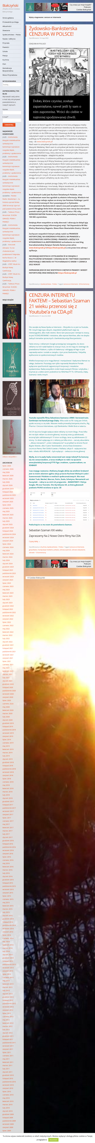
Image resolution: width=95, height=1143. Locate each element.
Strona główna (8, 18)
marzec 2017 (7, 831)
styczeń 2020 (8, 720)
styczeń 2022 (8, 642)
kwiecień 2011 (8, 1062)
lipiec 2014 (7, 935)
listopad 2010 (8, 1078)
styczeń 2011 (8, 1072)
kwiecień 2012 (8, 1023)
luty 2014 (6, 951)
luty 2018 (6, 795)
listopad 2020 (8, 687)
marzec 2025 (7, 518)
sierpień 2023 (8, 580)
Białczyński (10, 5)
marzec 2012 (7, 1026)
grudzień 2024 (8, 528)
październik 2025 (9, 495)
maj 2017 (6, 824)
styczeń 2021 (8, 681)
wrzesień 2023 (8, 576)
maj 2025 (6, 511)
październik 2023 (9, 573)
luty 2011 (6, 1069)
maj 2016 (6, 863)
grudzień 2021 (8, 645)
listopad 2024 (8, 531)
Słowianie (6, 30)
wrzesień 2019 (8, 733)
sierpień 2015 (8, 893)
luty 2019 (6, 756)
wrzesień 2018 (8, 772)
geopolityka (33, 550)
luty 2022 (6, 638)
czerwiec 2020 (8, 704)
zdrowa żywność (65, 550)
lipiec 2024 (7, 544)
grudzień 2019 (8, 723)
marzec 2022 (7, 635)
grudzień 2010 (8, 1075)
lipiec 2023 (7, 583)
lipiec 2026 (7, 466)
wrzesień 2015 (8, 889)
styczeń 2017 (8, 837)
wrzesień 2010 (8, 1085)
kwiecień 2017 (8, 827)
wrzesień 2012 (8, 1007)
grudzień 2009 (8, 1114)
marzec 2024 (7, 557)
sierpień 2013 (8, 971)
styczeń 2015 (8, 915)
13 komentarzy (41, 552)
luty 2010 (6, 1108)
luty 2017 (6, 834)
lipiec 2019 (7, 739)
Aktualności (7, 26)
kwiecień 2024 (8, 554)
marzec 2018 (7, 792)
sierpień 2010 (8, 1088)
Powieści (6, 47)
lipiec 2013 (7, 974)
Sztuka (5, 51)
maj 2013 (6, 981)
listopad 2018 (8, 765)
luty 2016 (6, 873)
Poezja (5, 55)
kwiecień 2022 (8, 632)
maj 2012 (6, 1020)
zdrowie (31, 552)
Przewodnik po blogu (11, 22)
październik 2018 (9, 769)
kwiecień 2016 (8, 867)
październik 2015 (9, 886)
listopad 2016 (8, 844)
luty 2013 (6, 990)
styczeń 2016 (8, 876)
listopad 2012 (8, 1000)
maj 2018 (6, 785)
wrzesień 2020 (8, 694)
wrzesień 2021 (8, 655)
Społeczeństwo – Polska (12, 35)
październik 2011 (9, 1043)
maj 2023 (6, 589)
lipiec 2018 (7, 779)
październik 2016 (9, 847)
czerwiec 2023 (8, 586)
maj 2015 (6, 902)
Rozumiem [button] (53, 1140)
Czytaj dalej (34, 541)
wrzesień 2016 (8, 850)
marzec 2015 (7, 909)
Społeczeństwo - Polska (49, 284)
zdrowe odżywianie (78, 550)
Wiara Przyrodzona (10, 75)
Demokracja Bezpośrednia (8, 69)
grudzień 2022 (8, 606)
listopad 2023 (8, 570)
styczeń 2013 (8, 994)
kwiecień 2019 (8, 749)
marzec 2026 (7, 479)
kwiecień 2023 (8, 593)
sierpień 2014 (8, 932)
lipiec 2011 (7, 1052)
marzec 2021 (7, 674)
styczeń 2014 (8, 955)
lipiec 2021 (7, 661)
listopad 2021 (8, 648)
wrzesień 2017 (8, 811)
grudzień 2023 (8, 567)
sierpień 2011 (8, 1049)
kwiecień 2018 (8, 788)
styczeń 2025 (8, 524)
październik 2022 (9, 612)
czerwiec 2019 (8, 743)
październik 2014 (9, 925)
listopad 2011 (8, 1039)
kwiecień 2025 (8, 515)
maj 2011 (6, 1059)
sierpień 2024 (8, 541)
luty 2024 (6, 560)
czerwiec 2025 (8, 508)
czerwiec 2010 (8, 1095)
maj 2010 (6, 1098)
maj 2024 (6, 550)
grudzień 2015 (8, 880)
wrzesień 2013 (8, 968)
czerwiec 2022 (8, 625)
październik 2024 (9, 534)
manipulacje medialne (45, 550)
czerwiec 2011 (8, 1056)
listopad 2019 (8, 726)
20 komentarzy (84, 284)
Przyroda (6, 43)
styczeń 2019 (8, 759)
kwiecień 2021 (8, 671)
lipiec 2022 (7, 622)
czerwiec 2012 (8, 1016)
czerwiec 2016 (8, 860)
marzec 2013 (7, 987)
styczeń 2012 (8, 1033)
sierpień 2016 (8, 853)
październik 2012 (9, 1003)
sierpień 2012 (8, 1010)
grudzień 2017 (8, 801)
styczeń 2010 (8, 1111)
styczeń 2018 (8, 798)
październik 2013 (9, 964)
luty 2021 (6, 677)
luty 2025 (6, 521)
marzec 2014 (7, 948)
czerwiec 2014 (8, 938)
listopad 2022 (8, 609)
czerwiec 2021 (8, 664)
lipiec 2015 (7, 896)
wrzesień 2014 (8, 928)
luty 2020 (6, 717)
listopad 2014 (8, 922)
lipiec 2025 (7, 505)
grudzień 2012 (8, 997)
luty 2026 (6, 482)
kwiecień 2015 (8, 906)
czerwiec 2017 (8, 821)
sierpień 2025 (8, 501)
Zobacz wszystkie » (10, 457)
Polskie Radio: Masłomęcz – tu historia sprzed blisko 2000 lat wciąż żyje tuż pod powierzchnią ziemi (12, 202)
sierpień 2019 (8, 736)
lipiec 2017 (7, 818)
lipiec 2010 (7, 1091)
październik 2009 (9, 1121)
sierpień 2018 (8, 775)
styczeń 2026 (8, 485)
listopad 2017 (8, 805)
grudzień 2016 (8, 840)
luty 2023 (6, 599)
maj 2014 (6, 941)
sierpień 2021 (8, 658)
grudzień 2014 (8, 919)
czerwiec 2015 (8, 899)
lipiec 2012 (7, 1013)
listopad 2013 (8, 961)
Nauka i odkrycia (9, 39)
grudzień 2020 (8, 684)
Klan (4, 64)
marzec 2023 (7, 596)
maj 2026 (6, 472)
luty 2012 (6, 1029)
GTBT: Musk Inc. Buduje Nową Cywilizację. (12, 267)
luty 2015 (6, 912)
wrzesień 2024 (8, 537)
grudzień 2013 (8, 958)
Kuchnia (6, 60)
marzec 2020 (7, 713)
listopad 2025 (8, 492)
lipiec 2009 (7, 1130)
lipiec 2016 (7, 857)
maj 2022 (6, 629)
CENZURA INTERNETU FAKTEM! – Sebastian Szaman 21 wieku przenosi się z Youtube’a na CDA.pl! (59, 303)
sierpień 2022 (8, 619)
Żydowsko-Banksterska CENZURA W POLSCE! (53, 31)
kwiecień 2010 (8, 1101)
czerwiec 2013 (8, 977)
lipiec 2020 (7, 700)
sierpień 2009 (8, 1127)
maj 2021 (6, 668)
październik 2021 (9, 651)
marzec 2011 (7, 1065)
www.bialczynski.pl (44, 141)
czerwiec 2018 (8, 782)
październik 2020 (9, 691)
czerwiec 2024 (8, 547)
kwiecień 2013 (8, 984)
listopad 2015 (8, 883)
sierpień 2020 (8, 697)
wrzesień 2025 (8, 498)
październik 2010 (9, 1082)
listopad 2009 (8, 1117)
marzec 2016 (7, 870)
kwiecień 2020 (8, 710)
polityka (56, 550)
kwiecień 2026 (8, 475)
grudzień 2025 (8, 488)
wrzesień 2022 (8, 616)
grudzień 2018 (8, 762)
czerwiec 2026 (8, 469)
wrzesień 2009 (8, 1124)
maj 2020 (6, 707)
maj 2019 (6, 746)
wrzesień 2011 (8, 1046)
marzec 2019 (7, 752)
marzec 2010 (7, 1104)
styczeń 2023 (8, 603)
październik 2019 (9, 730)
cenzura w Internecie (70, 284)
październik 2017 (9, 808)
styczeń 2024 (8, 563)
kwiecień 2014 (8, 945)
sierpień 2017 (8, 814)
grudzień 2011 (8, 1036)
